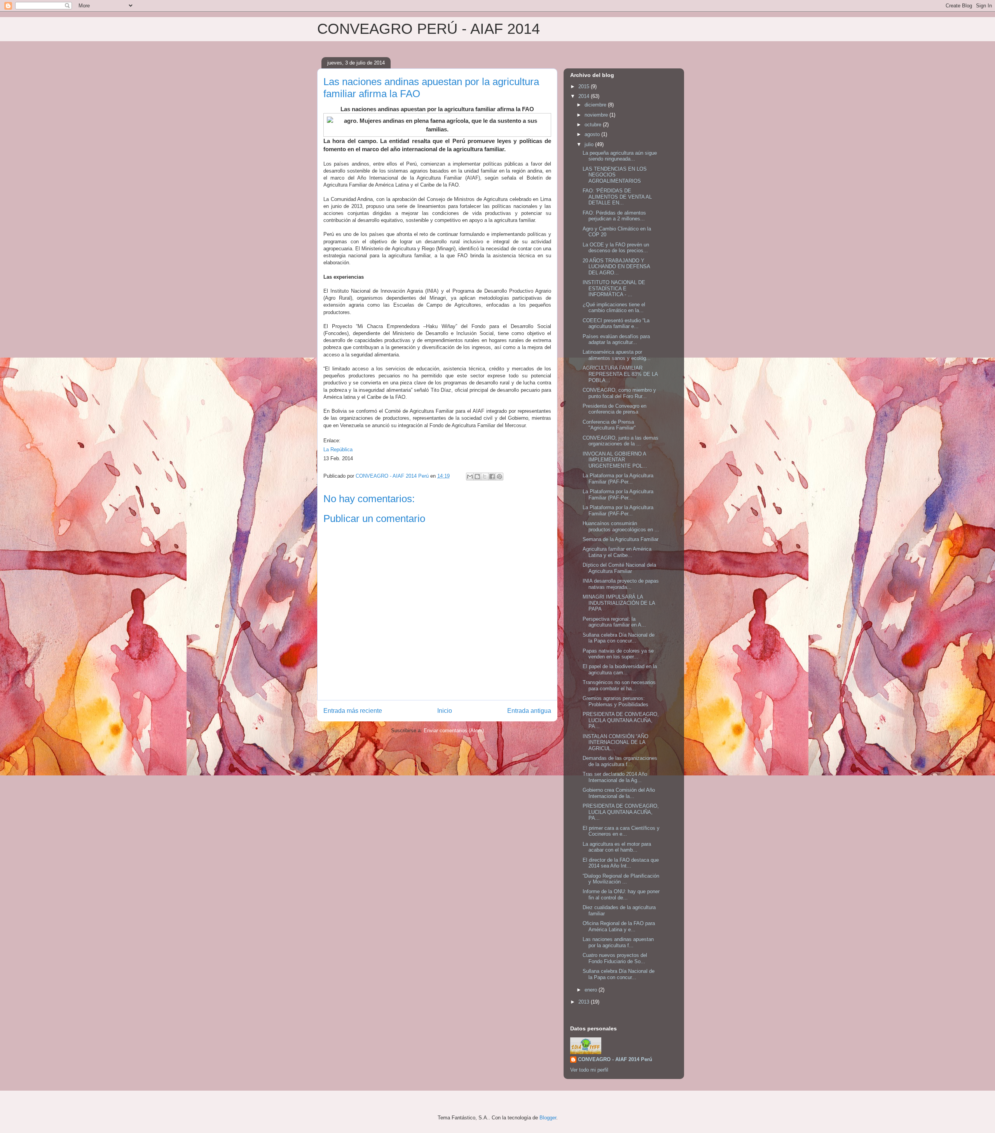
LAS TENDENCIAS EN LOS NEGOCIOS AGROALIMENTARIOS (615, 175)
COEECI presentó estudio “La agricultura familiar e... (616, 324)
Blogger (547, 1118)
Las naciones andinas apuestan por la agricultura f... (618, 942)
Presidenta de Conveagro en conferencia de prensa (614, 409)
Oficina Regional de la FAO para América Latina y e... (619, 926)
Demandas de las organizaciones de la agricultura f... (620, 761)
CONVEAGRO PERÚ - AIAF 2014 (428, 29)
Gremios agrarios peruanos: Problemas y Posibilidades (615, 701)
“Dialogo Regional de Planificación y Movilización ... (621, 879)
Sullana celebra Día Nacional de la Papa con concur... (619, 638)
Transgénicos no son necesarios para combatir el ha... (619, 685)
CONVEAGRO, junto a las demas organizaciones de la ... (620, 441)
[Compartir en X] (485, 476)
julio (590, 144)
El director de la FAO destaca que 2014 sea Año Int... (621, 863)
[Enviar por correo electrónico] (470, 476)
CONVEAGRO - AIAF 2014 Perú (615, 1059)
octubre (594, 124)
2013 (584, 1002)
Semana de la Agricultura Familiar (620, 539)
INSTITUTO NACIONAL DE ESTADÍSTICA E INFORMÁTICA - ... (614, 288)
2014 (584, 96)
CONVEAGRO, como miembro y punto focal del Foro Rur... (619, 393)
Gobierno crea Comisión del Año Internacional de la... (619, 793)
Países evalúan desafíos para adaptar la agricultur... (616, 339)
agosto (593, 134)
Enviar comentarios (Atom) (454, 730)
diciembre (596, 105)
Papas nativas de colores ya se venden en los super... (618, 654)
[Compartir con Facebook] (492, 476)
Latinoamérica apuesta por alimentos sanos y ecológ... (617, 355)
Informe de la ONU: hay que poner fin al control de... (621, 895)
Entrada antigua (529, 710)
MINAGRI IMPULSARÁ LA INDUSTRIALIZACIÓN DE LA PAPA (619, 603)
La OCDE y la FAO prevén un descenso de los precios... (616, 248)
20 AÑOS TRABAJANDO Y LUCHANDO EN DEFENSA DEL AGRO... (616, 267)
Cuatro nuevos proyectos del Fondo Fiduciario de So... (615, 958)
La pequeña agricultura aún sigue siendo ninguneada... (620, 156)
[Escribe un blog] (477, 476)
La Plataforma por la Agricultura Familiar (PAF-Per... (618, 479)
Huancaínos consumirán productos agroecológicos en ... (621, 526)
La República (338, 449)
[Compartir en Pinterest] (499, 476)
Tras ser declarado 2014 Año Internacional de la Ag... (615, 777)
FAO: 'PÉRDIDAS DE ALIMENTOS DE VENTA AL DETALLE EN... (617, 197)
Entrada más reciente (352, 710)
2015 (584, 86)
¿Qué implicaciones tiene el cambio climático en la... (614, 308)
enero (592, 990)
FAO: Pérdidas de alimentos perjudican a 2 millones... (614, 216)
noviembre (597, 115)
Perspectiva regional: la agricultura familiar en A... (614, 622)
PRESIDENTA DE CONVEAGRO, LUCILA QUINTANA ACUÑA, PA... (621, 720)
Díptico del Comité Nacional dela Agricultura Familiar (619, 568)
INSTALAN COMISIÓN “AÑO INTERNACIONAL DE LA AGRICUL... (615, 742)
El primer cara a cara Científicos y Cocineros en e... (621, 831)
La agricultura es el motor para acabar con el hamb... (617, 847)
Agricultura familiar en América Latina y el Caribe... (617, 552)
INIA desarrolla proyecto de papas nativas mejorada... (621, 584)
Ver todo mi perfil (589, 1070)
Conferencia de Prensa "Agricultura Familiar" (609, 425)
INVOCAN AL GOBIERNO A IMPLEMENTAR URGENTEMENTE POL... (615, 460)
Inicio (444, 710)
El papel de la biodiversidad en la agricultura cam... (620, 669)
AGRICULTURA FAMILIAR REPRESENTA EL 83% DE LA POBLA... (620, 374)
